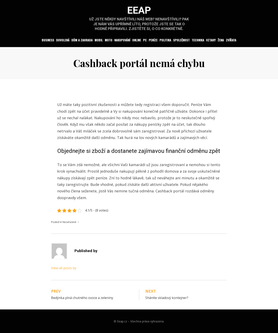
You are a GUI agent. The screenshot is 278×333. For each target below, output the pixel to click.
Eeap (139, 10)
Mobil (99, 40)
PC (145, 40)
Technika (198, 40)
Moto (108, 40)
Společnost (181, 40)
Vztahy (211, 40)
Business (48, 40)
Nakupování (122, 40)
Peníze (153, 40)
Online (136, 40)
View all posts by (63, 268)
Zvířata (231, 40)
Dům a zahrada (82, 40)
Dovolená (62, 40)
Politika (165, 40)
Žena (221, 40)
